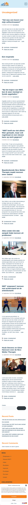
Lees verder (16, 76)
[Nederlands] (23, 503)
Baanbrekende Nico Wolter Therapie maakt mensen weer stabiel (13, 172)
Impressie (5, 468)
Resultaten (6, 465)
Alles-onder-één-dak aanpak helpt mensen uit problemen (12, 233)
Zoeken (4, 405)
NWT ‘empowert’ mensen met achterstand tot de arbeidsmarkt (13, 288)
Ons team (5, 474)
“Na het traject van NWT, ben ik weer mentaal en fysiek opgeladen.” (12, 92)
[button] (26, 485)
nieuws (14, 221)
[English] (24, 503)
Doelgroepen (6, 456)
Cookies (12, 503)
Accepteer (14, 496)
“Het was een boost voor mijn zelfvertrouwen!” (14, 419)
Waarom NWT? (7, 459)
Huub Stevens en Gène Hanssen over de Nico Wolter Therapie (12, 350)
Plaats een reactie (8, 49)
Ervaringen (6, 471)
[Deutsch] (26, 503)
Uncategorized (14, 47)
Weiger (14, 500)
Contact (5, 477)
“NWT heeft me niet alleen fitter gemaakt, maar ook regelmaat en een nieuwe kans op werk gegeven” (13, 430)
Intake (4, 462)
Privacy (15, 503)
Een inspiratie (8, 57)
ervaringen (6, 47)
